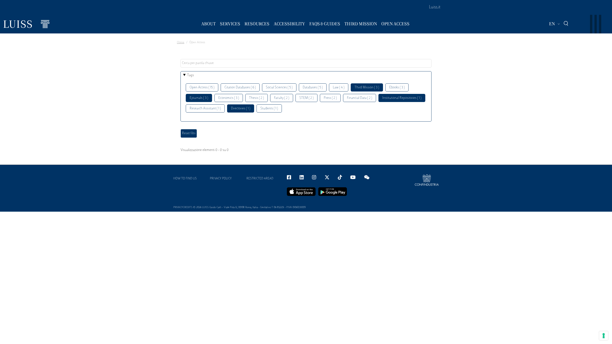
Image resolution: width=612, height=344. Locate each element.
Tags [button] (190, 75)
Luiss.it (434, 7)
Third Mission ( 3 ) (367, 87)
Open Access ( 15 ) (202, 87)
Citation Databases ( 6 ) (240, 87)
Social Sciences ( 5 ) (279, 87)
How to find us (185, 178)
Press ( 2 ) (330, 98)
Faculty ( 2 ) (281, 98)
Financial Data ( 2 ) (359, 98)
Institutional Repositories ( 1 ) (401, 98)
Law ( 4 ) (338, 87)
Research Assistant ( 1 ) (205, 108)
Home (180, 42)
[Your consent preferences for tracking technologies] (603, 335)
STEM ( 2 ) (306, 98)
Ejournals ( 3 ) (199, 98)
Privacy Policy (221, 178)
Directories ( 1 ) (240, 108)
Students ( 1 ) (269, 108)
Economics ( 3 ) (228, 98)
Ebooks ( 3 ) (397, 87)
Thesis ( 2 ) (256, 98)
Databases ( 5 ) (313, 87)
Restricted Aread (259, 178)
